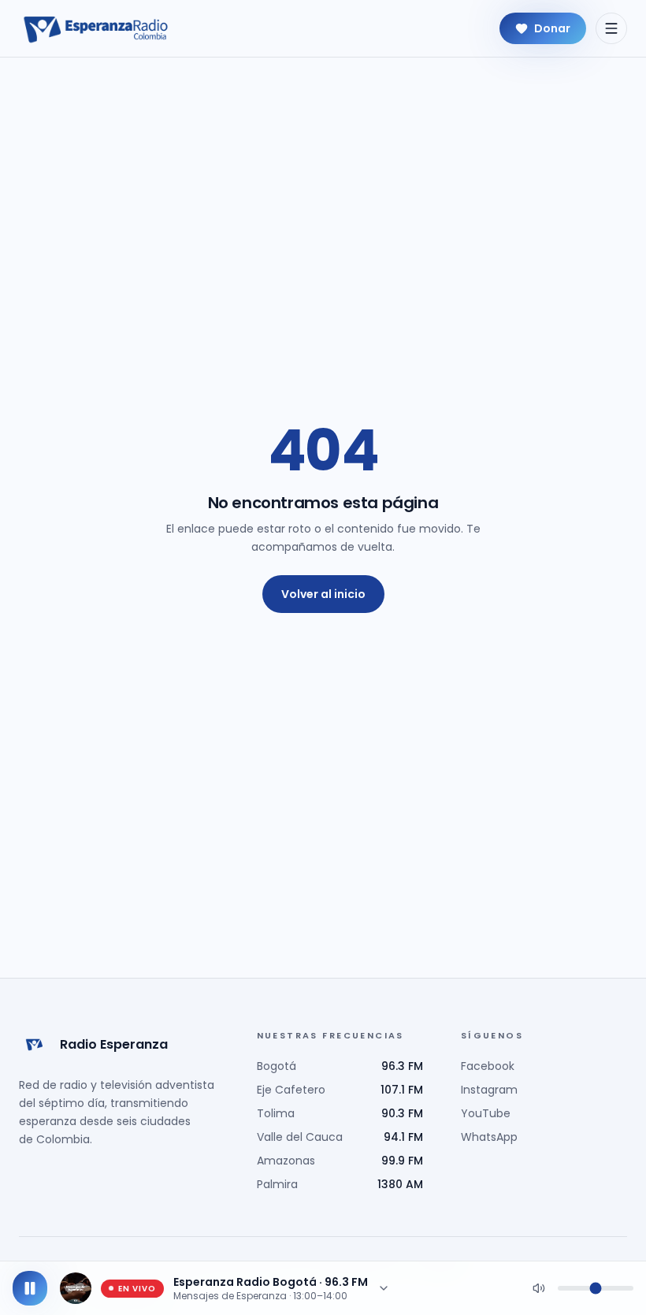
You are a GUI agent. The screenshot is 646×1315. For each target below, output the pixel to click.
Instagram (489, 1090)
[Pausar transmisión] (30, 1288)
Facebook (487, 1066)
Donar (552, 28)
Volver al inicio (323, 594)
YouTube (485, 1113)
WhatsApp (489, 1137)
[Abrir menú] (611, 28)
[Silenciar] (538, 1288)
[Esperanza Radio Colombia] (96, 28)
